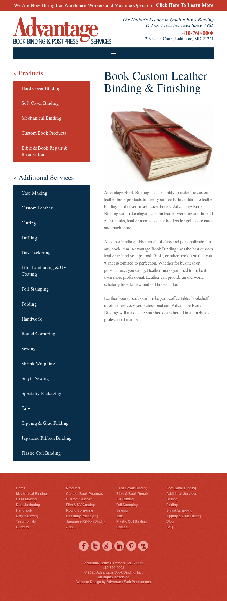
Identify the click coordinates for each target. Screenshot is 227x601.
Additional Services (181, 494)
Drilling (29, 237)
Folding (29, 304)
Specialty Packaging (41, 393)
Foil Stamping (35, 289)
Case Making (34, 193)
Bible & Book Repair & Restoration (44, 151)
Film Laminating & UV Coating (44, 270)
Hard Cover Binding (41, 88)
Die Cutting (125, 499)
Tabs (26, 408)
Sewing (29, 348)
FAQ (169, 527)
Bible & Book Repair (132, 494)
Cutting (29, 222)
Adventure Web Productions (129, 582)
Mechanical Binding (41, 118)
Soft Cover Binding (40, 103)
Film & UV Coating (80, 505)
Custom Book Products (44, 133)
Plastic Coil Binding (41, 453)
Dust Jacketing (36, 252)
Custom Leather (37, 207)
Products (73, 488)
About (71, 527)
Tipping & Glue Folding (45, 423)
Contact (122, 527)
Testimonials (26, 521)
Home (20, 488)
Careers (22, 527)
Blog (170, 521)
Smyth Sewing (35, 378)
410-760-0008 (198, 33)
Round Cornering (38, 333)
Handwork (32, 319)
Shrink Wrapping (38, 363)
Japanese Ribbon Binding (47, 438)
